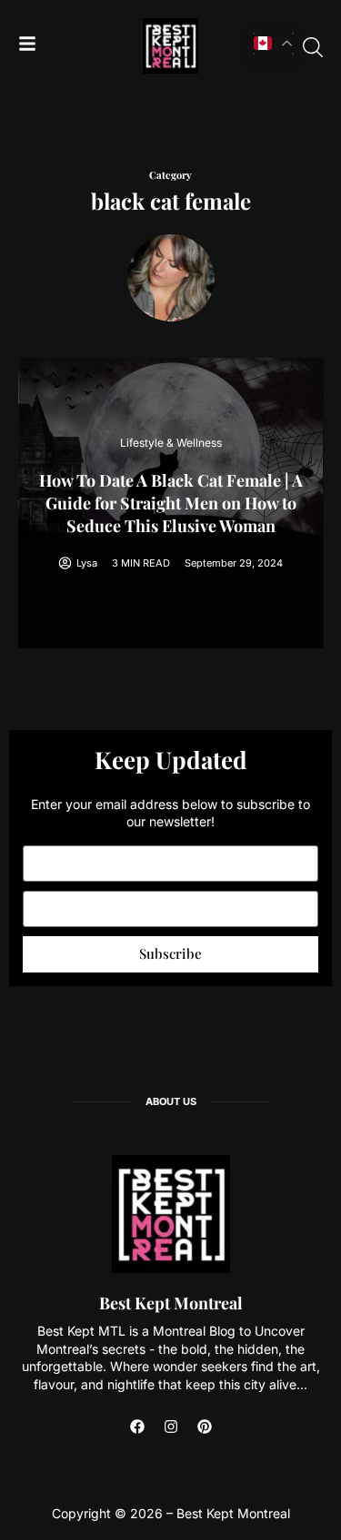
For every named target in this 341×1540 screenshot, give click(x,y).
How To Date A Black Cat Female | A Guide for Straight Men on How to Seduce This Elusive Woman (171, 503)
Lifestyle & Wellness (171, 442)
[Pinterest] (204, 1426)
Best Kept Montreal (171, 1303)
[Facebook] (137, 1426)
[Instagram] (171, 1426)
